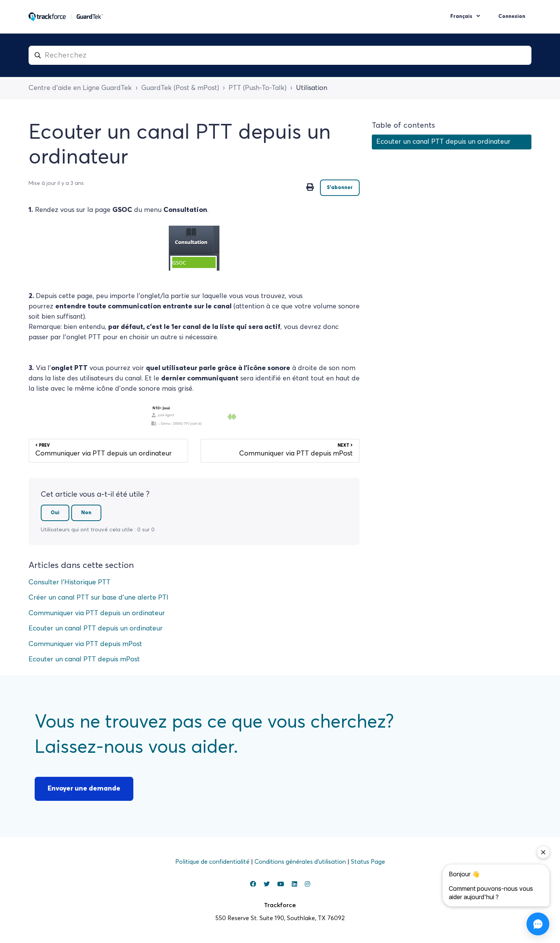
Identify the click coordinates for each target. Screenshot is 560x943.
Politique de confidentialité (213, 862)
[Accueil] (66, 16)
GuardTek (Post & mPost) (180, 88)
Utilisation (311, 88)
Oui (55, 512)
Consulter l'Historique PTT (69, 582)
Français (462, 16)
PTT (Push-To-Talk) (257, 88)
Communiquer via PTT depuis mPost (85, 644)
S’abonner (340, 187)
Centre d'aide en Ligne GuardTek (80, 88)
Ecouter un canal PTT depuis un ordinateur (96, 628)
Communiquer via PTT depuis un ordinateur (97, 613)
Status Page (368, 862)
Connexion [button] (511, 16)
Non (86, 512)
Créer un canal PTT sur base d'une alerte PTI (98, 597)
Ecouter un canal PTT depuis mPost (84, 659)
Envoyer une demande (84, 788)
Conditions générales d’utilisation (300, 862)
